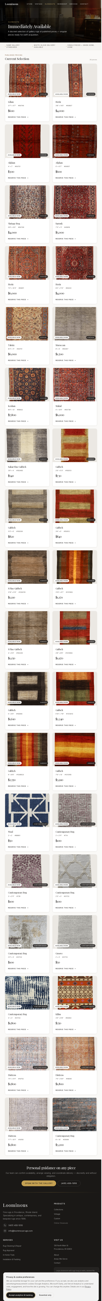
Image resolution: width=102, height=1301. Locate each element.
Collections (58, 1209)
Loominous (11, 4)
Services (73, 4)
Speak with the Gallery (39, 1183)
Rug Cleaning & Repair (12, 1246)
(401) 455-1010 (69, 1183)
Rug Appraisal (8, 1250)
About (56, 1255)
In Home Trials (8, 1255)
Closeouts (50, 4)
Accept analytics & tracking (21, 1295)
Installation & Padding (11, 1259)
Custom (57, 1218)
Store (29, 4)
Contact (84, 4)
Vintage (38, 4)
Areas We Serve (60, 1259)
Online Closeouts (61, 1223)
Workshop (62, 4)
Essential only (45, 1295)
